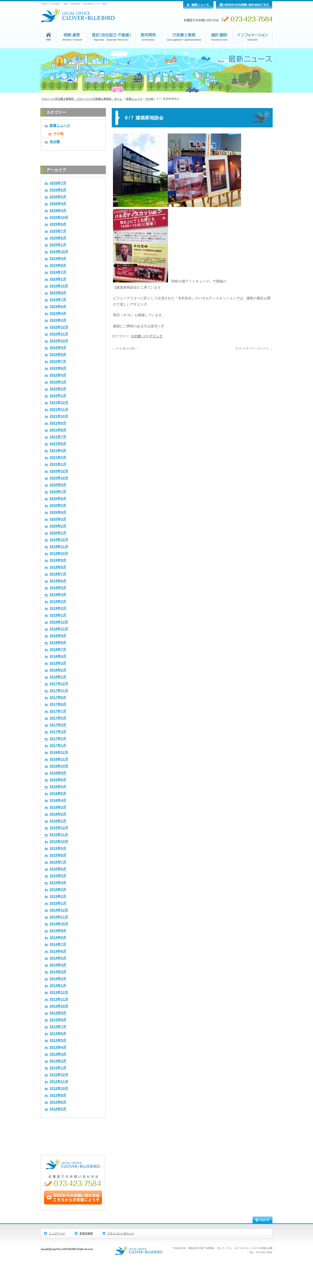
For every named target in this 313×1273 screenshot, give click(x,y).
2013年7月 (58, 1027)
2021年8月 (58, 430)
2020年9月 (58, 485)
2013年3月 (58, 1054)
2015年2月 (58, 896)
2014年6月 (58, 951)
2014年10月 (59, 924)
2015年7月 (58, 862)
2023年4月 (58, 313)
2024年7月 (58, 272)
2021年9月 (58, 423)
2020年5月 (58, 505)
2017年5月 (58, 718)
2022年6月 (58, 368)
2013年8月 (58, 1020)
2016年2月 (58, 814)
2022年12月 (59, 327)
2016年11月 (59, 759)
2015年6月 (58, 869)
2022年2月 (58, 389)
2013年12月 (59, 992)
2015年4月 (58, 883)
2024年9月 (58, 258)
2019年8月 (58, 567)
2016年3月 (58, 807)
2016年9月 (58, 773)
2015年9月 (58, 848)
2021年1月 (58, 464)
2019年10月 (59, 553)
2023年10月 (59, 286)
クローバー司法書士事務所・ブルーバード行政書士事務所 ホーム (82, 98)
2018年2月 (58, 670)
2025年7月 (58, 231)
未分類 (55, 142)
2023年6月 (58, 306)
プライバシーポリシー (120, 1233)
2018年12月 (59, 622)
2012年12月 (59, 1075)
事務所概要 (86, 1233)
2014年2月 (58, 979)
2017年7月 (58, 711)
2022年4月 (58, 375)
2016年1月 (58, 821)
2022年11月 (59, 334)
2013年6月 (58, 1033)
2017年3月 (58, 732)
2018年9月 (58, 636)
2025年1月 (58, 245)
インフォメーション (252, 48)
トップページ (57, 1233)
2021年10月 (59, 416)
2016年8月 (58, 780)
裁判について (148, 48)
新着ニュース (134, 98)
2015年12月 (59, 828)
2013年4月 (58, 1047)
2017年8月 (58, 704)
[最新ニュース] (198, 7)
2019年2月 (58, 608)
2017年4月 (58, 725)
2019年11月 (59, 546)
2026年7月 (58, 183)
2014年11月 (59, 917)
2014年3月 (58, 972)
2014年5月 (58, 958)
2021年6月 (58, 444)
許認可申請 (183, 48)
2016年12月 (59, 752)
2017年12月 (59, 684)
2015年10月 (59, 841)
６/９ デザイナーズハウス (254, 348)
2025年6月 (58, 238)
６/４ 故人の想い (124, 348)
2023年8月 (58, 293)
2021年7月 (58, 437)
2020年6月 (58, 498)
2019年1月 (58, 615)
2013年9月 (58, 1013)
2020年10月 (59, 478)
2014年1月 (58, 985)
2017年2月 (58, 738)
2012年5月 (58, 1109)
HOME (49, 48)
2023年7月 (58, 300)
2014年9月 (58, 931)
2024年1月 (58, 279)
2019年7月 (58, 574)
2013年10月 (59, 1006)
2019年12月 (59, 540)
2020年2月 (58, 526)
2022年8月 (58, 354)
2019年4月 (58, 594)
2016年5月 (58, 793)
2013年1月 (58, 1068)
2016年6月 (58, 786)
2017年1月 (58, 745)
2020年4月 (58, 512)
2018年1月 (58, 677)
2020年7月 (58, 492)
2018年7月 (58, 649)
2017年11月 (59, 690)
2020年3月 (58, 519)
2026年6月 (58, 190)
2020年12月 (59, 471)
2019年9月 (58, 560)
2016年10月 (59, 766)
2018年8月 (58, 642)
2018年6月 (58, 656)
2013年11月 (59, 999)
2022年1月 (58, 396)
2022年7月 (58, 361)
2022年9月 (58, 348)
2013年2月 (58, 1061)
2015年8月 (58, 855)
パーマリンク (152, 336)
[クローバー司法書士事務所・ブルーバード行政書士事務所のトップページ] (80, 22)
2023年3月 (58, 320)
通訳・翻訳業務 (219, 48)
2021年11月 (59, 409)
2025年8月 (58, 224)
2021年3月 (58, 457)
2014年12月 (59, 910)
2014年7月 (58, 944)
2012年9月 (58, 1095)
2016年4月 (58, 800)
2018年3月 (58, 663)
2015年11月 (59, 835)
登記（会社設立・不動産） (111, 48)
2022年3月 (58, 382)
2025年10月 (59, 217)
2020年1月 (58, 533)
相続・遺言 (72, 48)
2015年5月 (58, 876)
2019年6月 (58, 581)
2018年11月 (59, 629)
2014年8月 (58, 937)
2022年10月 (59, 341)
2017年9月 (58, 697)
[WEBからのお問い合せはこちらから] (244, 7)
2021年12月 (59, 402)
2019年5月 (58, 588)
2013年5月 (58, 1040)
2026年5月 (58, 197)
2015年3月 (58, 889)
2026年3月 (58, 210)
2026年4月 (58, 204)
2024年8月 (58, 265)
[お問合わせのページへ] (73, 1203)
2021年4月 (58, 450)
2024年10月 (59, 252)
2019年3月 (58, 601)
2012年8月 (58, 1102)
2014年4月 (58, 965)
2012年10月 (59, 1088)
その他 (149, 98)
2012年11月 (59, 1081)
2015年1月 (58, 903)
